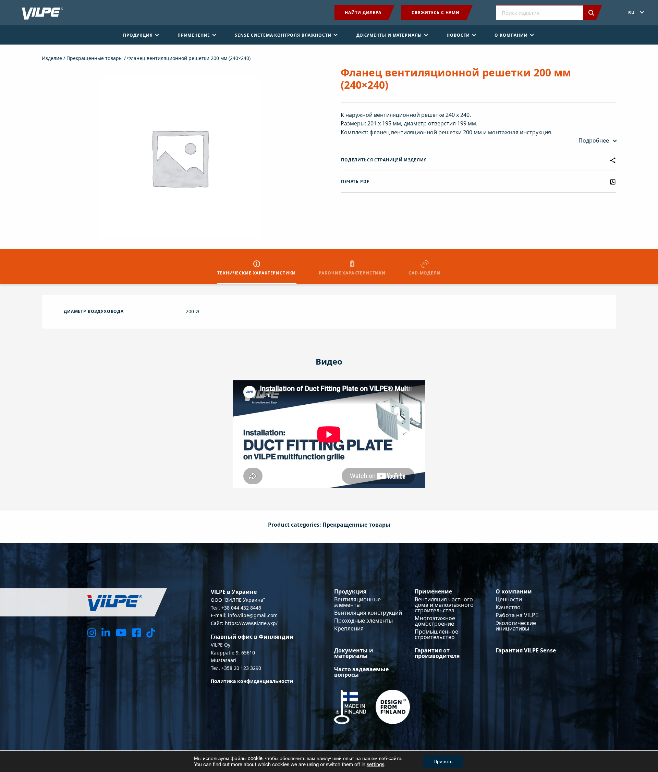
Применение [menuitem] (194, 35)
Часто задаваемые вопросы (361, 671)
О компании (514, 591)
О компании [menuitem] (511, 35)
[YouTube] (121, 632)
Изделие (52, 58)
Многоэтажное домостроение (435, 620)
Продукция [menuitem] (138, 35)
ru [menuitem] (631, 12)
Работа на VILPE (517, 615)
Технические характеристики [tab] (256, 273)
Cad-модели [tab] (424, 273)
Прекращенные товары (94, 58)
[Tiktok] (151, 632)
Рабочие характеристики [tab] (352, 273)
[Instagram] (92, 632)
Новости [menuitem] (458, 35)
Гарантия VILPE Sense (526, 650)
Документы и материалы (353, 653)
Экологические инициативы (516, 625)
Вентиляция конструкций (368, 612)
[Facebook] (137, 632)
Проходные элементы (363, 620)
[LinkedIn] (106, 632)
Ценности (509, 599)
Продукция (350, 591)
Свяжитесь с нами (435, 12)
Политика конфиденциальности (252, 681)
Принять (443, 761)
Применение (433, 591)
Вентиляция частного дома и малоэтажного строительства (444, 605)
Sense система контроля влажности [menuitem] (283, 35)
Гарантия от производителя (437, 653)
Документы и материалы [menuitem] (389, 35)
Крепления (349, 628)
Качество (508, 607)
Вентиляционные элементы (357, 602)
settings (375, 764)
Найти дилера (363, 12)
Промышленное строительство (436, 634)
